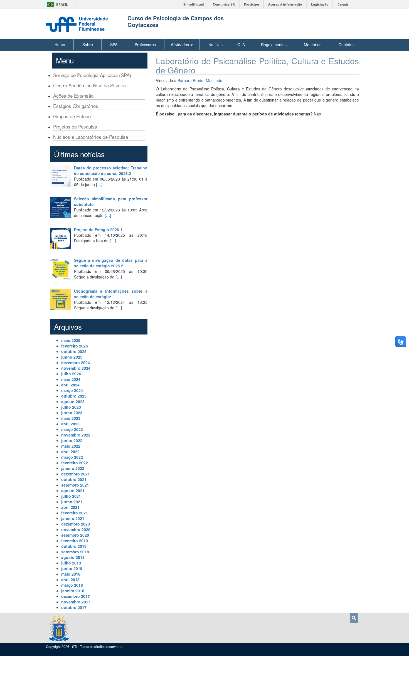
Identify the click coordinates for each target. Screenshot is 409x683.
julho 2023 (71, 407)
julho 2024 (71, 373)
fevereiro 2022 (74, 462)
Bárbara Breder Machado (200, 80)
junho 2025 (71, 357)
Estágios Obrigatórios (75, 105)
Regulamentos (274, 44)
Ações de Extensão (73, 95)
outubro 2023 (74, 396)
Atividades (180, 44)
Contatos (346, 44)
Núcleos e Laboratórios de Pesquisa (90, 136)
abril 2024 (70, 385)
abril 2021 (70, 507)
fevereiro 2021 (74, 513)
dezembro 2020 (75, 524)
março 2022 (72, 457)
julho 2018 (71, 563)
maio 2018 (70, 574)
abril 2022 (70, 451)
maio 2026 (70, 340)
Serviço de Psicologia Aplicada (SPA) (92, 74)
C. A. (241, 44)
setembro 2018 (75, 551)
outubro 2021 (74, 479)
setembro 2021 (75, 485)
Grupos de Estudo (72, 116)
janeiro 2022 (72, 468)
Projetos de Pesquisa (75, 126)
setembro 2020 (75, 535)
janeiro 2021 (72, 518)
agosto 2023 (73, 401)
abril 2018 (70, 579)
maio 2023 (70, 418)
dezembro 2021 (75, 474)
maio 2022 (70, 446)
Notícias (215, 44)
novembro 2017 (75, 602)
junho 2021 (71, 501)
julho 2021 (71, 496)
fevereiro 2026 (74, 346)
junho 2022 (71, 440)
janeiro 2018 (72, 590)
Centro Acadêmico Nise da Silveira (89, 85)
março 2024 (72, 390)
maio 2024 (70, 379)
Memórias (312, 44)
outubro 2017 (74, 607)
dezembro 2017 (75, 596)
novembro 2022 (75, 435)
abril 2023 (70, 423)
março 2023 (72, 429)
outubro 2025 (74, 351)
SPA (113, 44)
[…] (99, 184)
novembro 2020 (75, 529)
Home (60, 44)
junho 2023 (71, 412)
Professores (145, 44)
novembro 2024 (75, 368)
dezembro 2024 (75, 362)
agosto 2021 (73, 490)
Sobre (87, 44)
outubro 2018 (74, 546)
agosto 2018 (73, 557)
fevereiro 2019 (74, 540)
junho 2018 (71, 568)
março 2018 (72, 585)
